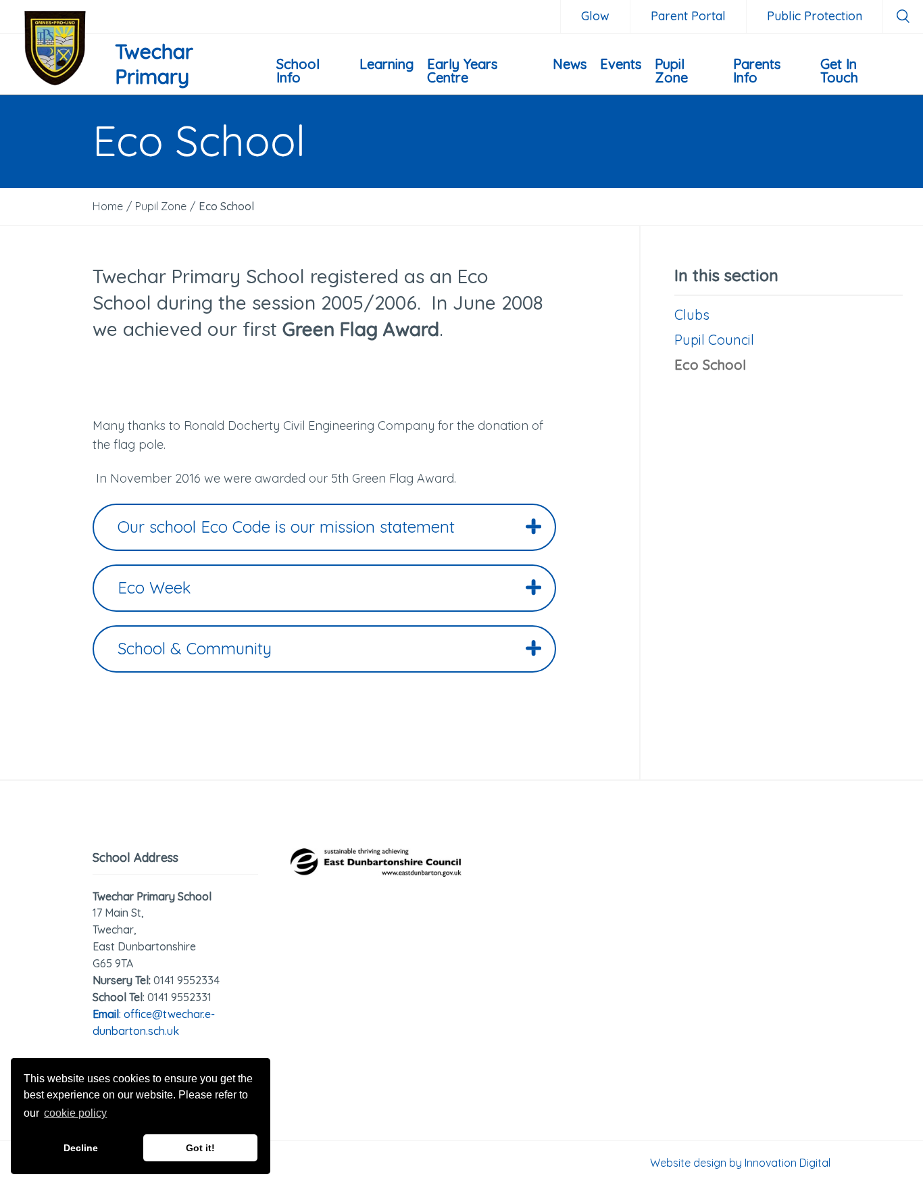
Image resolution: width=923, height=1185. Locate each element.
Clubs (691, 314)
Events (620, 63)
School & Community (195, 648)
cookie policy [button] (75, 1113)
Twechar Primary (154, 64)
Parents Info (756, 70)
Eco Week (154, 587)
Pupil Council (714, 339)
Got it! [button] (200, 1147)
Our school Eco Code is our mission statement (286, 526)
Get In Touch (839, 70)
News (570, 63)
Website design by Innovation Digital (740, 1162)
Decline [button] (81, 1147)
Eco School (710, 364)
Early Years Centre (462, 70)
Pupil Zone (671, 70)
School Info (298, 70)
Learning (386, 63)
